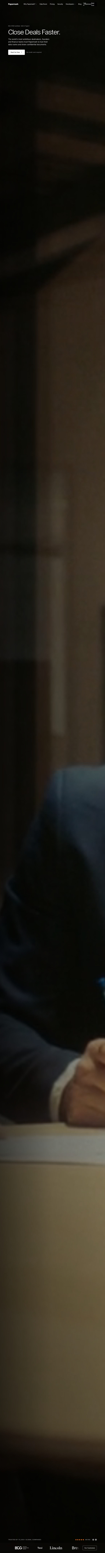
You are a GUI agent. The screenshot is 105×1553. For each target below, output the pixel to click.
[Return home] (13, 4)
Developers (70, 4)
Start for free (15, 52)
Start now (92, 4)
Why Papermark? (29, 4)
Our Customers (89, 1548)
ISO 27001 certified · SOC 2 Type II (18, 26)
